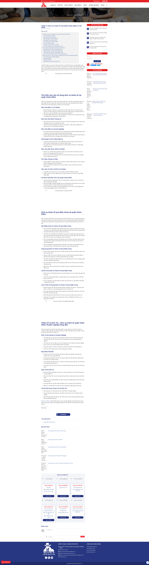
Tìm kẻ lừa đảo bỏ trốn (63, 512)
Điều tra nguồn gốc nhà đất (48, 513)
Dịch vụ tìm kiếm (63, 507)
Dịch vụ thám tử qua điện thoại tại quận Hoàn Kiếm (53, 47)
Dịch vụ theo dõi (77, 485)
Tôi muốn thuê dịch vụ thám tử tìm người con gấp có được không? (98, 38)
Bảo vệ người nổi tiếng (49, 489)
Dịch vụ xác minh (77, 507)
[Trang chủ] (44, 5)
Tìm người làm (63, 508)
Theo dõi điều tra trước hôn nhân (78, 490)
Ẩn (46, 31)
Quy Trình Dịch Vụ (47, 60)
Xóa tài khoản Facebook (77, 508)
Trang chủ (53, 5)
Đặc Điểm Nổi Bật (47, 58)
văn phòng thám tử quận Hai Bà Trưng (57, 430)
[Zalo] (105, 1)
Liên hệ (102, 5)
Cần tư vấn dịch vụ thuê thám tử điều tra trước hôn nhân (98, 33)
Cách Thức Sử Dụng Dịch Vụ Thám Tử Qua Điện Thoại (55, 53)
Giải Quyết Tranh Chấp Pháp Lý (50, 40)
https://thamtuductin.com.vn (69, 553)
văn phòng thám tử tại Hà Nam (55, 439)
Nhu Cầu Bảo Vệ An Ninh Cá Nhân (50, 41)
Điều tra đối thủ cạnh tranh (48, 516)
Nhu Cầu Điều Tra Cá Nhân (49, 35)
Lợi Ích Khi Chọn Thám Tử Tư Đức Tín (51, 61)
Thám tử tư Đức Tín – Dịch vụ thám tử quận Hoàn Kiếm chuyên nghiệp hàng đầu (60, 55)
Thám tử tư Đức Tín (46, 401)
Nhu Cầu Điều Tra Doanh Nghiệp (50, 38)
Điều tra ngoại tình (48, 508)
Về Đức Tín (60, 5)
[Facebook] (103, 1)
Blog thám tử (78, 5)
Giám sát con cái (63, 487)
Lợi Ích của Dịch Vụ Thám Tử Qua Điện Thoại (53, 52)
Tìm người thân (63, 510)
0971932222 (97, 1)
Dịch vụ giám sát (63, 485)
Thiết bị (85, 5)
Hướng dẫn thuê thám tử (49, 422)
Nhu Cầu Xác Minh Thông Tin (49, 37)
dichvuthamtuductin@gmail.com (48, 1)
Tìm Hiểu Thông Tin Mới (48, 43)
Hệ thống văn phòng (94, 5)
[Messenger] (106, 1)
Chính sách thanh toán (91, 550)
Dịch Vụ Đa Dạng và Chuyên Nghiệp (51, 56)
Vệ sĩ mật (49, 487)
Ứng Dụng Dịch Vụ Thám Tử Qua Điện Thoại (53, 50)
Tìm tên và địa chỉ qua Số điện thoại (77, 511)
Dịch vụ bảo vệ (49, 485)
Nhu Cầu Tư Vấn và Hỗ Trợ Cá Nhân (51, 44)
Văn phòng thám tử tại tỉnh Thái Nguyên (57, 455)
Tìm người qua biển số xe (48, 510)
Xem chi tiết (48, 496)
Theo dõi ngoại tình (77, 487)
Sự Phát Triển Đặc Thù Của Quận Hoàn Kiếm (53, 46)
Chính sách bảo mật (91, 548)
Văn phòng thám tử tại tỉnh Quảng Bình (57, 447)
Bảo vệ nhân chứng (48, 491)
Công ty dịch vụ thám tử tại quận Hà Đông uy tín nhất (60, 463)
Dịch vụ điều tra (48, 507)
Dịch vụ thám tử (69, 5)
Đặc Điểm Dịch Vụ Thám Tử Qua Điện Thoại (52, 49)
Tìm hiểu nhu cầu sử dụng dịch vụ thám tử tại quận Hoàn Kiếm (56, 34)
